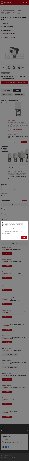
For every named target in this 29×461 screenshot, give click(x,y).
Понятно (24, 237)
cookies (10, 228)
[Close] (26, 224)
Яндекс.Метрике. (17, 228)
